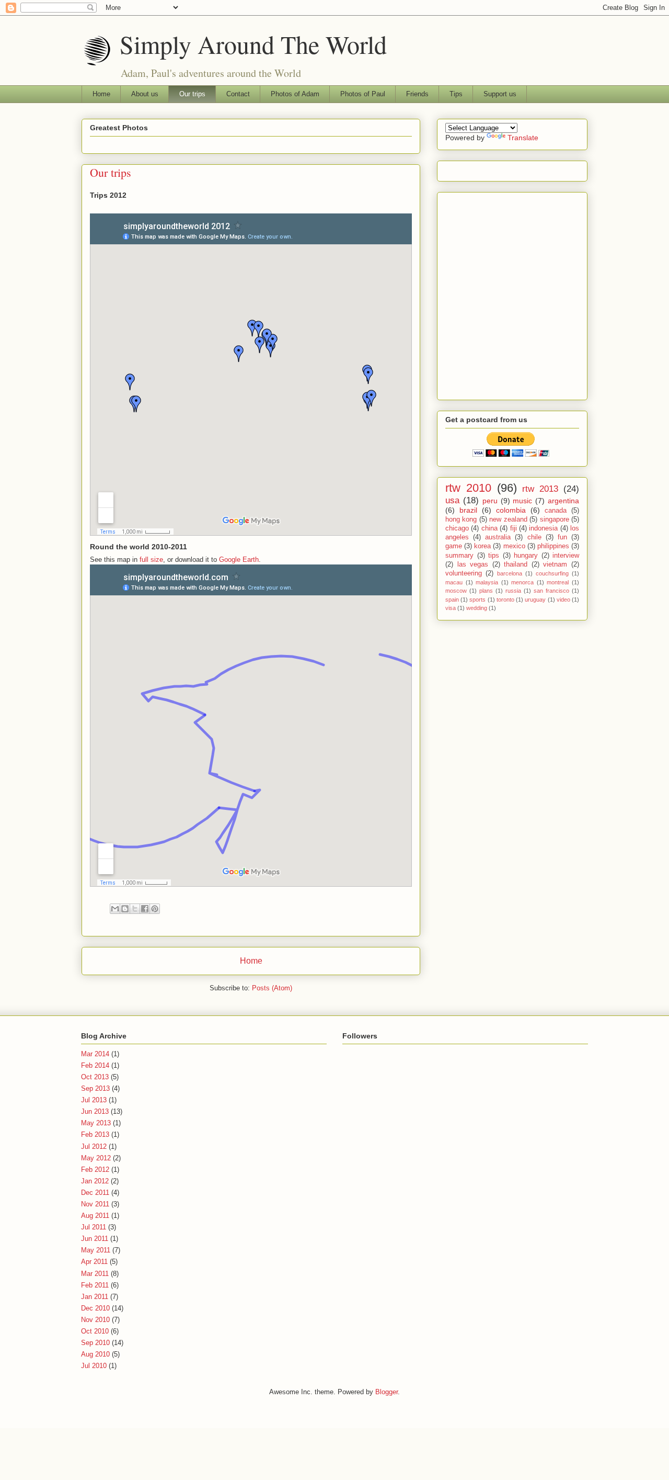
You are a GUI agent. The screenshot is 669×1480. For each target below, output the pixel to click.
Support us (499, 94)
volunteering (463, 573)
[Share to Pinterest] (154, 908)
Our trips (192, 94)
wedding (476, 608)
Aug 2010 (95, 1354)
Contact (238, 94)
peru (490, 500)
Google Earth (239, 559)
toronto (505, 599)
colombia (511, 510)
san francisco (551, 591)
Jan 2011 (94, 1297)
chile (534, 537)
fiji (513, 528)
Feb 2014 (95, 1065)
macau (454, 582)
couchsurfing (552, 573)
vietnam (555, 564)
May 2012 (96, 1158)
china (489, 528)
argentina (563, 500)
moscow (456, 591)
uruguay (535, 599)
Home (101, 94)
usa (452, 500)
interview (565, 555)
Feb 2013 (95, 1134)
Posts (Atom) (272, 988)
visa (450, 608)
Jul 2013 (94, 1100)
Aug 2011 (95, 1215)
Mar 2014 (95, 1054)
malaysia (487, 582)
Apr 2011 (94, 1262)
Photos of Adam (295, 94)
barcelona (509, 573)
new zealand (508, 519)
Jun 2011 (94, 1238)
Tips (456, 94)
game (453, 546)
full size (151, 559)
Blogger (386, 1392)
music (522, 500)
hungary (526, 555)
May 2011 (95, 1250)
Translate (522, 137)
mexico (514, 546)
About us (144, 94)
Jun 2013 (95, 1111)
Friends (417, 94)
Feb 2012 (95, 1169)
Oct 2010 (95, 1331)
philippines (553, 546)
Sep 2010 (95, 1343)
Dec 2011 (95, 1192)
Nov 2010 (95, 1320)
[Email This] (115, 908)
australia (498, 537)
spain (452, 599)
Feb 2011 (95, 1285)
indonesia (543, 528)
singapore (554, 519)
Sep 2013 (95, 1088)
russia (513, 591)
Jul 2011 (93, 1227)
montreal (558, 582)
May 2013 (96, 1123)
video (563, 599)
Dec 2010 (95, 1308)
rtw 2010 (468, 487)
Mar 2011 (95, 1274)
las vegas (473, 564)
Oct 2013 (95, 1077)
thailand (515, 564)
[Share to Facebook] (145, 908)
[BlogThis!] (125, 908)
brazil (468, 510)
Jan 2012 (95, 1181)
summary (459, 555)
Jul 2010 (94, 1366)
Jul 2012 (94, 1146)
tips (493, 555)
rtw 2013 (540, 489)
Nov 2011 (95, 1204)
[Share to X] (135, 908)
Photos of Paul (362, 94)
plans (486, 591)
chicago (457, 528)
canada (556, 510)
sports (477, 599)
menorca (522, 582)
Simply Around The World (253, 44)
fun (562, 537)
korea (482, 546)
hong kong (461, 519)
